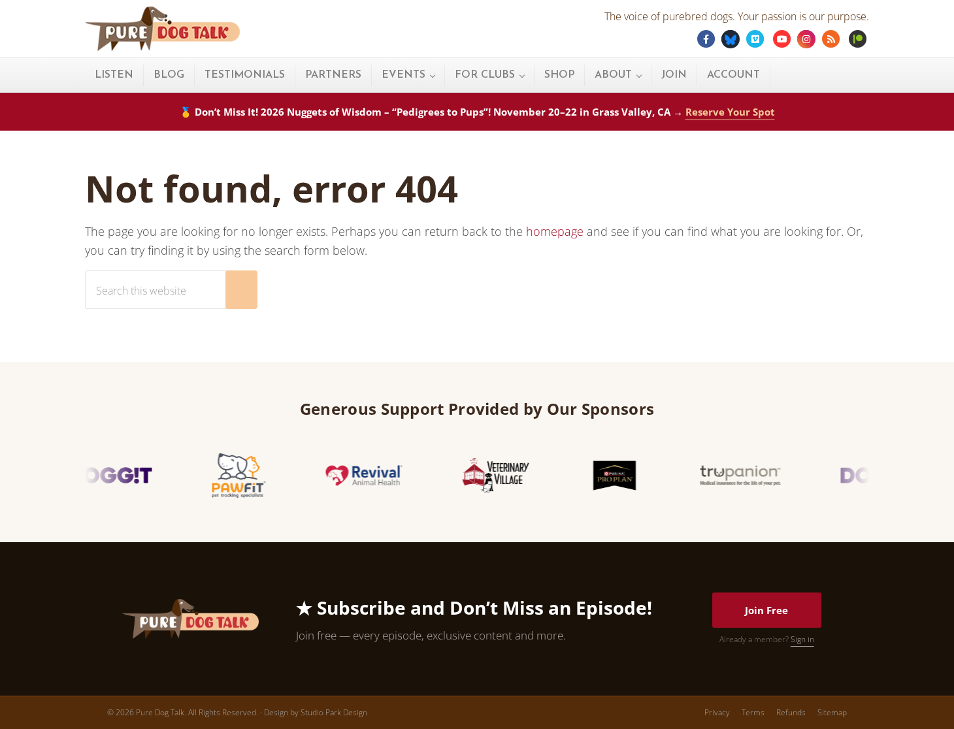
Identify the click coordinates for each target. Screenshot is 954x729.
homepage (555, 231)
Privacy (717, 712)
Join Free (766, 610)
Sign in (802, 639)
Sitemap (832, 712)
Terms (753, 712)
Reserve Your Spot (730, 111)
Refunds (791, 712)
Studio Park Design (334, 712)
